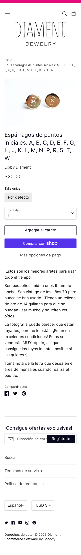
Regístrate (61, 439)
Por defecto (18, 197)
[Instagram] (25, 522)
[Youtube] (18, 522)
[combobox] (40, 213)
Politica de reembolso (24, 483)
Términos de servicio (23, 470)
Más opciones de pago (40, 255)
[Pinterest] (32, 522)
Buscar (10, 457)
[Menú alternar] (7, 13)
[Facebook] (11, 522)
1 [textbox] (8, 215)
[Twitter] (4, 522)
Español (15, 505)
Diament (54, 535)
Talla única (12, 188)
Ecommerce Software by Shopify (29, 539)
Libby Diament (17, 167)
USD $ (41, 505)
